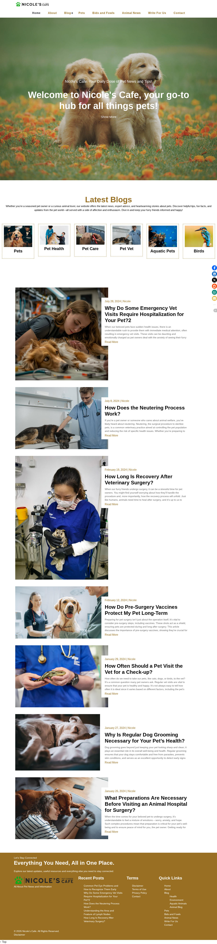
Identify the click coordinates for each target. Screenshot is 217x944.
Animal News (131, 13)
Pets (81, 13)
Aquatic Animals (178, 903)
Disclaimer (137, 885)
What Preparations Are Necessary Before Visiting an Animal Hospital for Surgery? (146, 804)
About (52, 13)
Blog (67, 13)
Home (36, 13)
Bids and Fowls (103, 13)
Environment (176, 900)
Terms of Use (139, 889)
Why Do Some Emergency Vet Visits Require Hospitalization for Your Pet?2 (144, 314)
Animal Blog (176, 907)
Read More (111, 342)
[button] (214, 267)
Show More (108, 117)
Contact (179, 13)
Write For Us (157, 13)
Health (173, 896)
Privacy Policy (139, 892)
